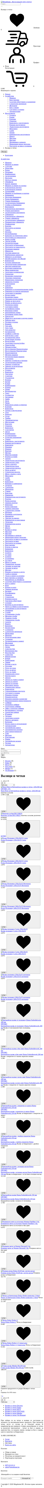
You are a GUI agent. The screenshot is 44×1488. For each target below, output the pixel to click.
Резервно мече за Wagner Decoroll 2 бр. (15, 1248)
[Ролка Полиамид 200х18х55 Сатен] (14, 861)
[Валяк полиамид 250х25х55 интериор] (15, 975)
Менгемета (13, 129)
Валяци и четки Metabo (13, 1413)
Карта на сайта (10, 1445)
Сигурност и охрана (16, 109)
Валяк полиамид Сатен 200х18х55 (13, 954)
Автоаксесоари (14, 111)
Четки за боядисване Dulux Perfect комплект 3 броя (19, 1297)
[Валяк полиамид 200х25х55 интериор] (15, 997)
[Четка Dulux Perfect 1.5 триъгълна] (14, 1343)
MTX (7, 765)
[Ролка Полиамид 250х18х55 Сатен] (14, 838)
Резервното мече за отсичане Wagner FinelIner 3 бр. (19, 1223)
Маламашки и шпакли (17, 142)
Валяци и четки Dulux (13, 1407)
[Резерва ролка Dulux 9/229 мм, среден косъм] (18, 1271)
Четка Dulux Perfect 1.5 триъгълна (13, 1345)
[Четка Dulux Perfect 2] (9, 1320)
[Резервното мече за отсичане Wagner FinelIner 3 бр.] (20, 1222)
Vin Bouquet (9, 770)
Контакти (8, 1441)
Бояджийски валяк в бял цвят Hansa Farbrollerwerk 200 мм (22, 1054)
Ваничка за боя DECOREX (11, 815)
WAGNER (9, 767)
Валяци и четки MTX (13, 1409)
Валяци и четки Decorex (14, 1406)
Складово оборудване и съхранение (22, 102)
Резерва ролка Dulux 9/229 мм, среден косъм (17, 1273)
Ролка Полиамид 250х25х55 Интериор (15, 885)
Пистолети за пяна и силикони (20, 146)
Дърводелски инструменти (19, 127)
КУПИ (3, 811)
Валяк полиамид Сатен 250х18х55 (13, 931)
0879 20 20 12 (10, 1465)
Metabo (7, 768)
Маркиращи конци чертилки (19, 144)
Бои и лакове (14, 107)
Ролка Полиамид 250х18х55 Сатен (13, 840)
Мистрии (12, 138)
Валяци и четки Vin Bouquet (15, 1415)
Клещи (11, 117)
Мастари (12, 140)
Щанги (12, 136)
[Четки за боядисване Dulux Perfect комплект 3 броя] (20, 1296)
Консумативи (14, 100)
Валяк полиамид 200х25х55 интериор (14, 999)
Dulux (7, 763)
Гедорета (12, 115)
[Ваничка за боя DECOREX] (11, 813)
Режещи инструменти (17, 125)
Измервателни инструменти (19, 134)
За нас (7, 1439)
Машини (12, 98)
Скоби (11, 131)
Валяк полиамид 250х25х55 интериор (14, 976)
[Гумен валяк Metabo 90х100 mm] (13, 1366)
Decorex (8, 761)
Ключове (12, 119)
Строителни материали (17, 104)
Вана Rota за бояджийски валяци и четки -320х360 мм (20, 791)
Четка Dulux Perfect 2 (8, 1322)
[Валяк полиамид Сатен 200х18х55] (14, 952)
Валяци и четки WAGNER (14, 1411)
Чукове (12, 132)
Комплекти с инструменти (19, 123)
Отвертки (12, 121)
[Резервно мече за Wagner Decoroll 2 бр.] (16, 1246)
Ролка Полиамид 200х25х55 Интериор (15, 908)
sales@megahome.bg (12, 1467)
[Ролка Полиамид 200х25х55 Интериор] (16, 906)
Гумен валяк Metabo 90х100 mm (12, 1368)
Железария (13, 106)
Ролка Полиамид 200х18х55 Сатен (13, 863)
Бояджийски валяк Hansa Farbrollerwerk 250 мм (18, 1199)
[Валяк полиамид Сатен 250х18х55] (14, 929)
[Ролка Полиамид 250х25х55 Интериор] (16, 884)
